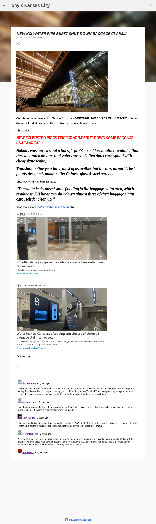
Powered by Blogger (80, 519)
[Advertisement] (78, 489)
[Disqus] (78, 416)
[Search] (152, 5)
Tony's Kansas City (29, 5)
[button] (18, 44)
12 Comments (36, 37)
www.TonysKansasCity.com (52, 206)
